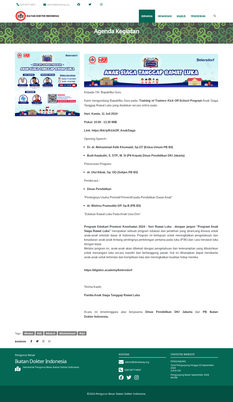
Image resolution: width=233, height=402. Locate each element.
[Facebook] (31, 341)
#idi (39, 333)
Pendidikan (198, 16)
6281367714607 (27, 4)
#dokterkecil (67, 333)
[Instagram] (43, 341)
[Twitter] (37, 341)
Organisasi (165, 16)
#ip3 (82, 333)
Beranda (147, 16)
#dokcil (50, 333)
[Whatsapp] (49, 341)
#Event (28, 333)
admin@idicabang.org (58, 4)
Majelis (181, 16)
